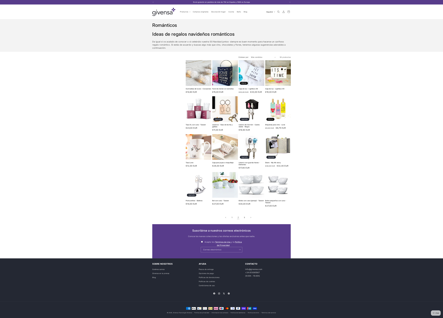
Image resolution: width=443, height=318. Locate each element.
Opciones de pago (206, 273)
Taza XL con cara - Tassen (196, 125)
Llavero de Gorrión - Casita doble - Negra (249, 126)
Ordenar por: (243, 57)
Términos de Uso (223, 242)
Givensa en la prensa (160, 273)
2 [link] (238, 217)
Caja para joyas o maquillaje (223, 163)
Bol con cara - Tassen (220, 201)
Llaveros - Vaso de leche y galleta (222, 126)
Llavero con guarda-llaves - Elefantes (249, 163)
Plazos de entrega (206, 269)
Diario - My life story (273, 163)
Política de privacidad (201, 312)
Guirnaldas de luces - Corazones (198, 89)
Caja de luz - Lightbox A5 (274, 89)
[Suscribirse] (239, 249)
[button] (185, 11)
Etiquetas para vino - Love (275, 125)
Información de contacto (220, 312)
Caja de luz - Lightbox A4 (248, 89)
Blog (154, 277)
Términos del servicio (268, 312)
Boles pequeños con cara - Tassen (275, 201)
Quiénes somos (158, 269)
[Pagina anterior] (225, 217)
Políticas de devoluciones (209, 277)
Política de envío (253, 312)
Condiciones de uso (207, 285)
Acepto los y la (223, 243)
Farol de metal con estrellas (223, 89)
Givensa (175, 312)
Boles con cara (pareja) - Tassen (251, 201)
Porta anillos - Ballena (194, 201)
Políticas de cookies (207, 281)
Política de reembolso (238, 312)
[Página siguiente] (250, 217)
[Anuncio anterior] (153, 2)
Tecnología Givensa (185, 312)
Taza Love (189, 163)
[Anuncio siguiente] (289, 2)
